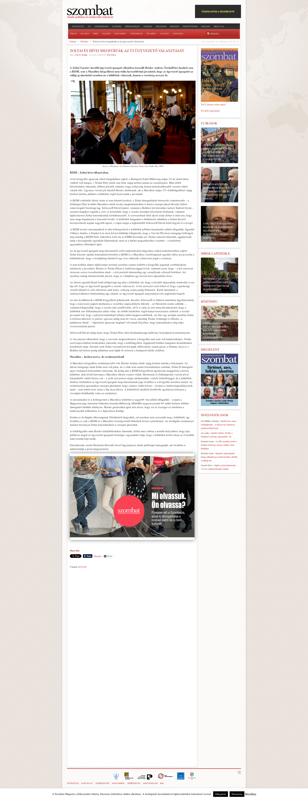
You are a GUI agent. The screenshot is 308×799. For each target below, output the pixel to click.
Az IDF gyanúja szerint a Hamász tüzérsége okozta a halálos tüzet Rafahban (219, 445)
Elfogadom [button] (220, 794)
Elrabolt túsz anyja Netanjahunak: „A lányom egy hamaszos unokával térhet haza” (218, 424)
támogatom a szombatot (218, 11)
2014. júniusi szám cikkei (213, 104)
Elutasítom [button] (237, 794)
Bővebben (250, 794)
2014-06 (82, 566)
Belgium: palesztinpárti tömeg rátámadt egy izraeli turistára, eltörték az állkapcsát (219, 457)
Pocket (97, 556)
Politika (84, 41)
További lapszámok (210, 110)
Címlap (72, 41)
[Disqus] (132, 619)
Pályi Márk (81, 55)
